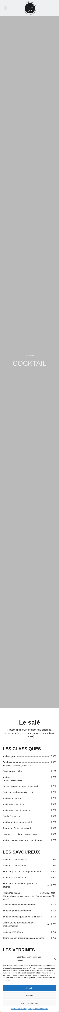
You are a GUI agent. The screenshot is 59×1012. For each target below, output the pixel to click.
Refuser (29, 995)
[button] (55, 958)
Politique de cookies (18, 1009)
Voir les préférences (29, 1003)
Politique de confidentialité (38, 1009)
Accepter (30, 988)
